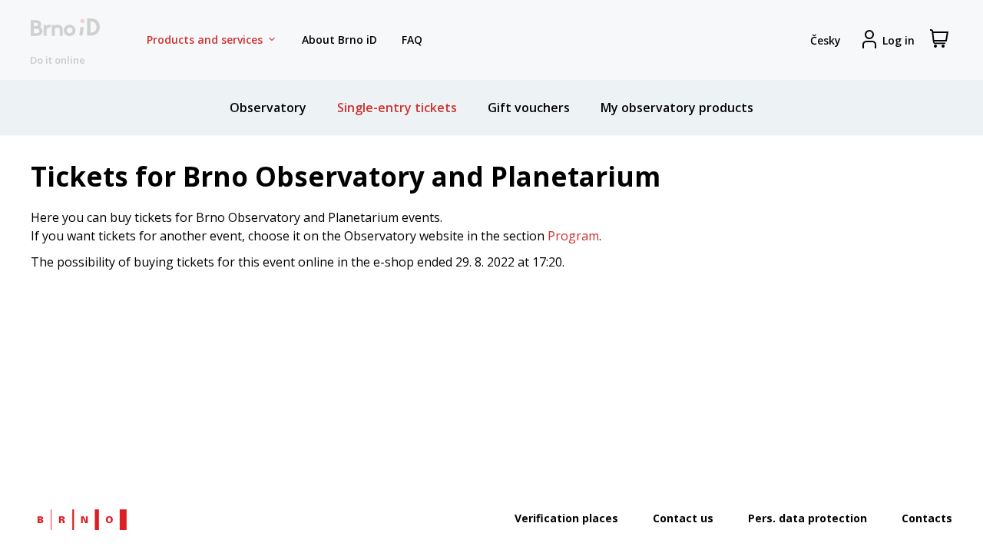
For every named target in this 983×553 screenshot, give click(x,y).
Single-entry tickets (397, 107)
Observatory (268, 107)
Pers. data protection (807, 518)
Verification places (566, 518)
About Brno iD (339, 39)
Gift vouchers (529, 107)
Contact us (683, 518)
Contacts (927, 518)
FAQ (412, 39)
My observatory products (677, 107)
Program (573, 235)
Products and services (205, 39)
